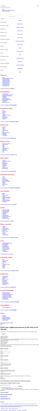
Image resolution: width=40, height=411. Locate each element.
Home (1, 323)
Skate (3, 145)
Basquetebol (4, 149)
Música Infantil (4, 184)
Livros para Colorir (5, 249)
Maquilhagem (4, 163)
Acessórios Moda (5, 234)
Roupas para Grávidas (6, 292)
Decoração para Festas (6, 317)
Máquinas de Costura (5, 102)
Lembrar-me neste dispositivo (6, 364)
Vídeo (3, 128)
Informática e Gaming (20, 27)
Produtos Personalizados (6, 318)
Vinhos (3, 267)
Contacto (5, 405)
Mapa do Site (24, 410)
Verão (14, 405)
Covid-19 (4, 160)
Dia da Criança (4, 406)
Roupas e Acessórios (20, 51)
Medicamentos (4, 165)
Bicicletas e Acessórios (6, 143)
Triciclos (3, 183)
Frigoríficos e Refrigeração (6, 99)
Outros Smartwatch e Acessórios (7, 78)
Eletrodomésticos (20, 23)
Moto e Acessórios (5, 279)
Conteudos (19, 410)
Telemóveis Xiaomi (5, 84)
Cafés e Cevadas (5, 260)
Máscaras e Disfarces (5, 319)
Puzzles (3, 176)
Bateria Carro (4, 277)
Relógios (3, 226)
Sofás (3, 194)
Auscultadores (4, 135)
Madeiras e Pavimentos (6, 197)
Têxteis (3, 198)
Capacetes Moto (5, 282)
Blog (11, 406)
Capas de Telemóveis (5, 79)
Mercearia (4, 261)
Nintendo (4, 114)
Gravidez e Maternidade (7, 290)
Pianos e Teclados (5, 130)
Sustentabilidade (20, 68)
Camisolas (4, 232)
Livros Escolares (5, 244)
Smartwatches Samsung (6, 83)
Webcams (4, 112)
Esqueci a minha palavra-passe (5, 365)
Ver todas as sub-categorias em (7, 88)
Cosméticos (4, 164)
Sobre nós (2, 405)
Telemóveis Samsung (5, 80)
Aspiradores (4, 101)
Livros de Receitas (5, 247)
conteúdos (26, 389)
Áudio (3, 278)
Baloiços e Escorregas (6, 181)
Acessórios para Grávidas (6, 295)
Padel (3, 146)
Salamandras (4, 97)
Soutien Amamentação (6, 293)
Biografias (4, 250)
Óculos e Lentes (5, 162)
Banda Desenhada (5, 243)
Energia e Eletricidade (6, 200)
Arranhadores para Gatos (6, 216)
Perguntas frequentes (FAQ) (6, 394)
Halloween (4, 316)
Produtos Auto (20, 61)
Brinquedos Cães (5, 217)
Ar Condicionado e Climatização (7, 94)
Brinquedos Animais (5, 210)
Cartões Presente (5, 320)
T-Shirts (3, 227)
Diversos (3, 315)
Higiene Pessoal (5, 168)
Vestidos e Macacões (5, 229)
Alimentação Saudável (6, 264)
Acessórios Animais (5, 211)
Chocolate (4, 262)
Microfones (4, 134)
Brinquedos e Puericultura (7, 174)
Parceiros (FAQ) (3, 396)
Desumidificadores (5, 93)
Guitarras (4, 129)
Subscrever (20, 386)
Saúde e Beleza (20, 37)
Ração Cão (4, 213)
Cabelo (3, 166)
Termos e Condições (18, 388)
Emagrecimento (5, 167)
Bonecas (3, 182)
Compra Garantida (10, 405)
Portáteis (3, 118)
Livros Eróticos (5, 251)
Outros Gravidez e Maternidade (7, 294)
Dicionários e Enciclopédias (7, 242)
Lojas (20, 406)
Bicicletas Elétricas (5, 148)
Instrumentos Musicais (6, 132)
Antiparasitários (5, 212)
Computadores (4, 117)
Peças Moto (4, 281)
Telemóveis (20, 20)
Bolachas (4, 265)
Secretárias (4, 201)
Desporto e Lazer (20, 34)
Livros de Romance (5, 246)
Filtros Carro (4, 284)
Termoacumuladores (5, 98)
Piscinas (3, 193)
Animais (20, 47)
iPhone (3, 77)
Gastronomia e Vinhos (20, 58)
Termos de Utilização (3, 410)
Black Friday (14, 406)
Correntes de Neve (5, 283)
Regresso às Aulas (23, 405)
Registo (10, 346)
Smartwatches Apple (5, 85)
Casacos (3, 233)
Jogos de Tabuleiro (5, 180)
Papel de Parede (5, 195)
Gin (3, 263)
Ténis (3, 147)
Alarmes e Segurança (5, 199)
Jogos (3, 110)
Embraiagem (4, 280)
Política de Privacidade (9, 388)
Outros (20, 71)
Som (3, 131)
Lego (3, 177)
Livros (20, 54)
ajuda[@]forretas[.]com (5, 398)
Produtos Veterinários (6, 218)
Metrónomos (4, 133)
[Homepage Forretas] (20, 5)
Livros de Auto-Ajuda (6, 248)
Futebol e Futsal (5, 144)
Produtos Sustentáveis (6, 307)
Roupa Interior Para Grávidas (7, 297)
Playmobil (4, 178)
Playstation (4, 111)
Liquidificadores (5, 100)
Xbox (3, 113)
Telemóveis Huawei (5, 82)
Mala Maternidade (5, 299)
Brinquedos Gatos (5, 215)
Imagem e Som (20, 30)
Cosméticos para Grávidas (6, 296)
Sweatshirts (4, 230)
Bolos (3, 259)
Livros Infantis (4, 245)
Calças (3, 231)
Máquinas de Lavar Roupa (6, 95)
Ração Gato (4, 214)
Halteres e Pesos (5, 150)
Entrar (7, 340)
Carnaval (8, 406)
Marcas (18, 406)
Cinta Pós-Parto (5, 298)
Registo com (3, 338)
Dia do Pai (34, 405)
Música (3, 127)
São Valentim (18, 405)
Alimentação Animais (6, 209)
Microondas (4, 96)
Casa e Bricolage (20, 44)
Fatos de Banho (5, 228)
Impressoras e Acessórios (6, 115)
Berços (3, 185)
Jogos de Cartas (5, 179)
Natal (27, 405)
